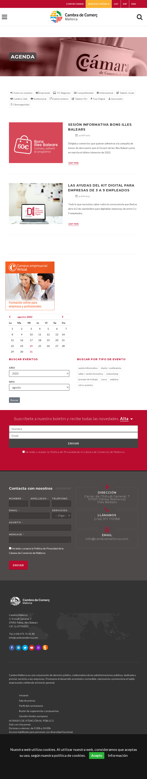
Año (12, 367)
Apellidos (39, 498)
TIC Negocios (63, 92)
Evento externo (60, 98)
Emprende (44, 92)
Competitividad (84, 92)
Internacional (106, 92)
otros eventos (85, 385)
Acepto (96, 755)
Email (14, 510)
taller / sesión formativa (90, 373)
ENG (133, 4)
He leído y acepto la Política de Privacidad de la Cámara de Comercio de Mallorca (75, 451)
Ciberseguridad (21, 104)
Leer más (73, 162)
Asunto (16, 522)
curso (104, 379)
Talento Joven (126, 92)
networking (112, 373)
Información (118, 755)
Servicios (59, 510)
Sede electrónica (98, 4)
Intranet (24, 695)
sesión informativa (88, 368)
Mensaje (16, 534)
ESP (125, 4)
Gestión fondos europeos (33, 716)
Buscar (14, 400)
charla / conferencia (111, 368)
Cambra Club (20, 98)
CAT (116, 4)
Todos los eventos (22, 92)
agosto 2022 (24, 316)
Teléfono (60, 498)
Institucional (39, 98)
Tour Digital (98, 98)
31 (31, 351)
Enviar (73, 443)
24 (31, 345)
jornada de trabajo (88, 379)
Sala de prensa (27, 700)
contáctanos (75, 4)
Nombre (16, 498)
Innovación (117, 98)
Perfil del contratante (31, 705)
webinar (114, 379)
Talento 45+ (80, 98)
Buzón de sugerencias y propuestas (39, 710)
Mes (12, 381)
